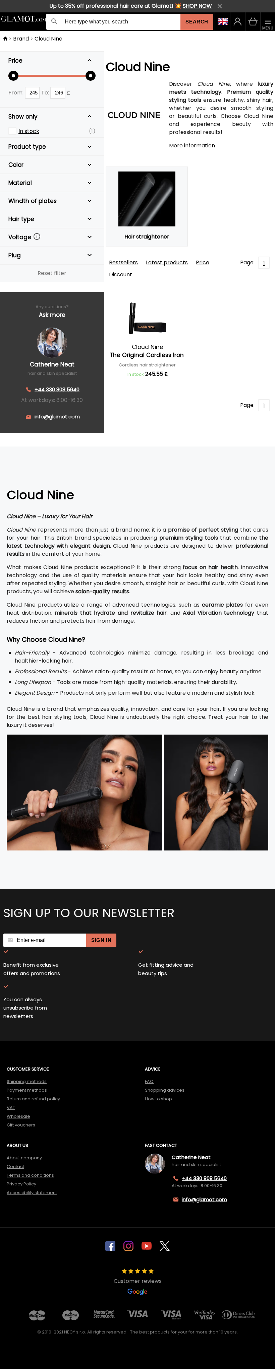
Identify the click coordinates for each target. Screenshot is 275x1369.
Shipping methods (27, 1081)
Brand (21, 39)
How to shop (158, 1099)
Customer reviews (138, 1281)
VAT (11, 1107)
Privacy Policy (21, 1184)
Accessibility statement (32, 1192)
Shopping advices (164, 1090)
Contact (15, 1166)
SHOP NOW (197, 6)
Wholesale (18, 1116)
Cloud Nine (48, 39)
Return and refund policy (33, 1099)
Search (196, 21)
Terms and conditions (30, 1175)
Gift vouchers (21, 1125)
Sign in (101, 940)
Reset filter (52, 273)
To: (45, 92)
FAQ (149, 1081)
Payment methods (27, 1090)
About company (24, 1158)
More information (192, 145)
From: (16, 92)
